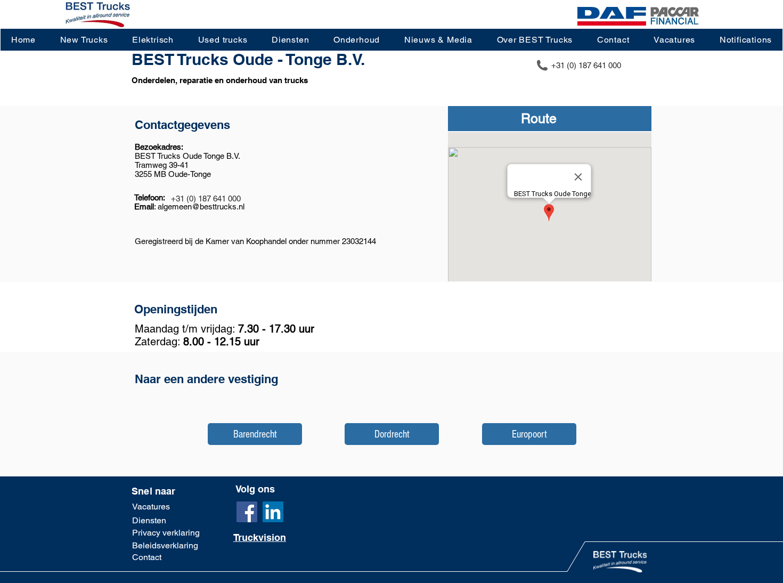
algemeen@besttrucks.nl (201, 206)
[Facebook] (246, 511)
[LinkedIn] (273, 511)
